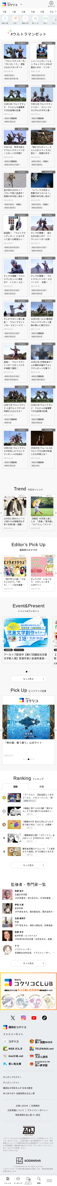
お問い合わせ (22, 1105)
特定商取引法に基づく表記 (27, 1114)
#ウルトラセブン (37, 164)
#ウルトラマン (9, 75)
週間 (15, 786)
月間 (41, 786)
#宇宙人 (45, 161)
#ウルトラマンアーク (38, 75)
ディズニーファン (11, 1082)
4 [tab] (31, 759)
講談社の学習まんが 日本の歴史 (18, 1087)
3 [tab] (28, 759)
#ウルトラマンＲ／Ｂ (11, 78)
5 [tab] (33, 759)
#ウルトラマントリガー (39, 121)
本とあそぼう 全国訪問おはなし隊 (19, 1093)
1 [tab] (23, 759)
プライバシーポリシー (37, 1110)
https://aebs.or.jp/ (10, 1150)
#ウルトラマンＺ (10, 121)
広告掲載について (16, 1110)
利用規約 (35, 1105)
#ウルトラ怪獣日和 (11, 118)
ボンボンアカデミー (12, 1077)
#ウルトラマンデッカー (12, 247)
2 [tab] (26, 759)
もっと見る (28, 865)
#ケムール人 (35, 465)
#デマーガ (8, 422)
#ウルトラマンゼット (38, 78)
